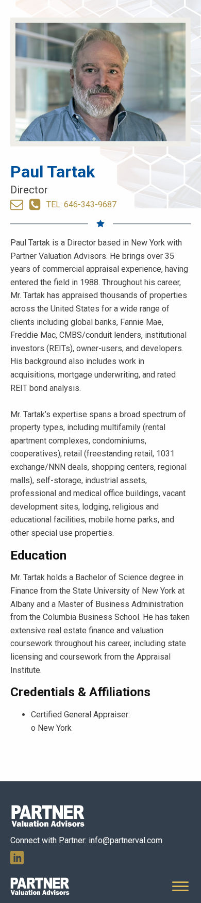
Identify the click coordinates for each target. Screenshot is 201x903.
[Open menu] (180, 886)
